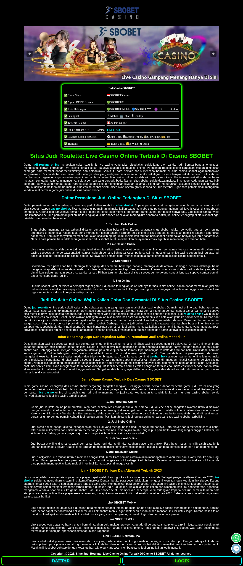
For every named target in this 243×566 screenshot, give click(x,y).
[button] (30, 54)
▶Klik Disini (114, 129)
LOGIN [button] (182, 560)
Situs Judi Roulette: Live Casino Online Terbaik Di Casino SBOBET (120, 553)
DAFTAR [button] (61, 560)
